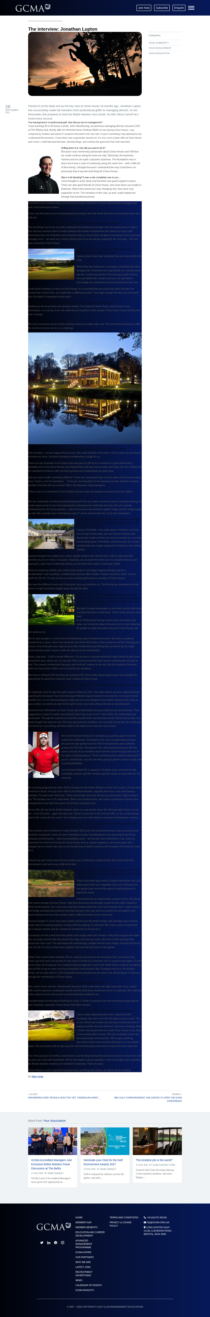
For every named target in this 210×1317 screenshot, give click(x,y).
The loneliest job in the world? (154, 1160)
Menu (191, 8)
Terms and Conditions (124, 1217)
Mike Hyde (37, 1076)
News (78, 1280)
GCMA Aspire (83, 1252)
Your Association (159, 53)
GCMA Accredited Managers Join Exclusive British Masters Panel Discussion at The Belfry (51, 1164)
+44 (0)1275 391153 (157, 1217)
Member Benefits (86, 1227)
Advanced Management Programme (83, 1244)
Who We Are (83, 1262)
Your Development (160, 48)
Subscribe (162, 7)
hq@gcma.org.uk (158, 1222)
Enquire (179, 7)
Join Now (144, 7)
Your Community (159, 43)
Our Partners (84, 1257)
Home (79, 1217)
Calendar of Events (88, 1285)
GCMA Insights (84, 1290)
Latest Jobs (83, 1267)
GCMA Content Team (164, 1165)
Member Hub (83, 1222)
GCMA (33, 7)
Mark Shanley (56, 1173)
